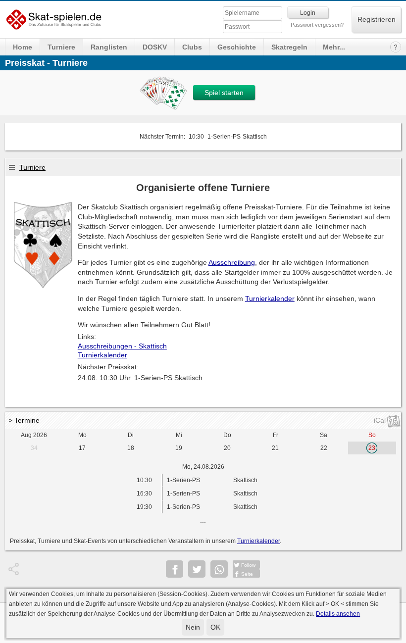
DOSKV (155, 47)
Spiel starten (224, 93)
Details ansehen (338, 613)
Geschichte (236, 47)
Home (22, 47)
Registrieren (376, 19)
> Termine (24, 420)
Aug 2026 (34, 435)
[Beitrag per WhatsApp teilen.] (219, 569)
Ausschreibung (231, 262)
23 (371, 448)
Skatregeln (289, 47)
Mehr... (334, 47)
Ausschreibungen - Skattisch (122, 346)
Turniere (61, 47)
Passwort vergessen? (317, 25)
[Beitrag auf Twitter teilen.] (196, 569)
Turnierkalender (270, 298)
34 (34, 448)
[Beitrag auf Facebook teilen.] (174, 569)
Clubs (192, 47)
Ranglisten (109, 47)
